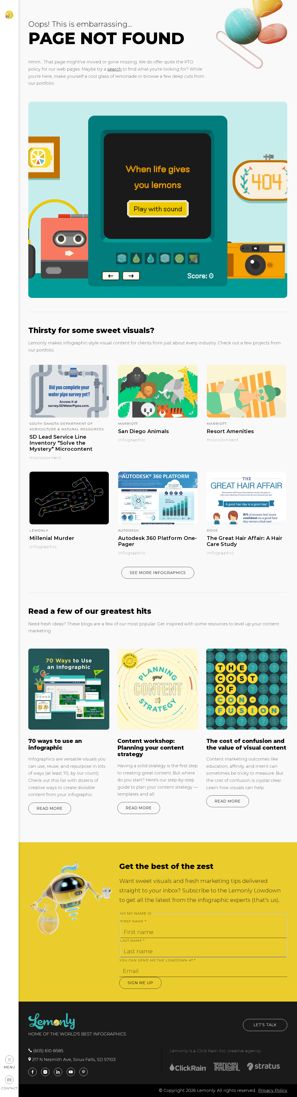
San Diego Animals (143, 431)
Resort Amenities (230, 431)
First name (133, 921)
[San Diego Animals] (157, 416)
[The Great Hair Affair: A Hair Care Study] (246, 523)
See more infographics (158, 573)
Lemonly (38, 530)
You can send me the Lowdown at (157, 960)
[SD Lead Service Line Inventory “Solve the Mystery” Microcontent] (69, 416)
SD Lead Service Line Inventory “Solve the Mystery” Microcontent (60, 443)
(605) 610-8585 (47, 1050)
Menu (9, 1067)
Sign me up (140, 983)
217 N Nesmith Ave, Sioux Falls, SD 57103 (73, 1059)
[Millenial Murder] (69, 523)
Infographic (131, 439)
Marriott (128, 423)
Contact (9, 1088)
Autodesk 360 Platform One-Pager (157, 541)
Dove (212, 530)
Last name (132, 940)
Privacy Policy (272, 1090)
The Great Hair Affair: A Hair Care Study (244, 541)
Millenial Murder (51, 538)
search (114, 69)
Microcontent (45, 457)
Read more (50, 808)
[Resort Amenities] (246, 416)
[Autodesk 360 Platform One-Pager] (157, 523)
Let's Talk (265, 1025)
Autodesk (128, 530)
